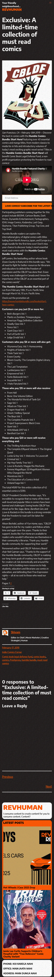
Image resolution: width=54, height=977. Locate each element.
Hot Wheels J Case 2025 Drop (19, 887)
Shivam (15, 632)
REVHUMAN (12, 10)
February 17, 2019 (10, 647)
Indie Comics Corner (12, 652)
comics (5, 660)
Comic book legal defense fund (17, 656)
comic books (39, 656)
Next (49, 786)
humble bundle (29, 660)
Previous (7, 776)
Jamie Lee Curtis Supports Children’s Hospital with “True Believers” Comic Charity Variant (23, 954)
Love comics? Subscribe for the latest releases (28, 206)
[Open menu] (50, 2)
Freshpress (15, 660)
